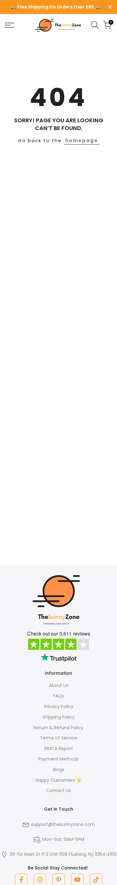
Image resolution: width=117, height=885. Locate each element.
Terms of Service (58, 738)
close (110, 6)
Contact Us (58, 790)
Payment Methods (58, 759)
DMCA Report (58, 748)
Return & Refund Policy (58, 727)
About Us (58, 685)
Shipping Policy (58, 717)
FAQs (58, 696)
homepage (81, 140)
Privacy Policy (58, 706)
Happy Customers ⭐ (58, 780)
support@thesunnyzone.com (63, 824)
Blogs (58, 769)
